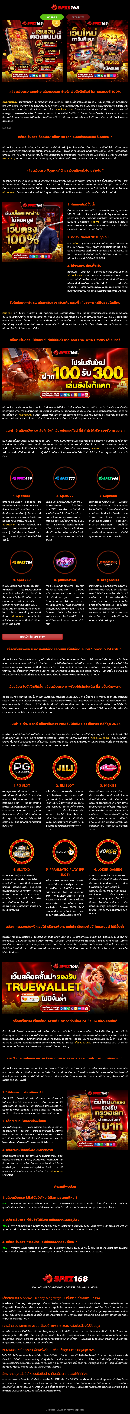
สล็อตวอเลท (9, 192)
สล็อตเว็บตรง (74, 275)
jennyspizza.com (110, 1311)
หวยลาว (95, 222)
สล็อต (76, 243)
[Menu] (4, 7)
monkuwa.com (64, 109)
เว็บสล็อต (7, 313)
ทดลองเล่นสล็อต (100, 738)
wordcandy (8, 158)
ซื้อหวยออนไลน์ (83, 1042)
